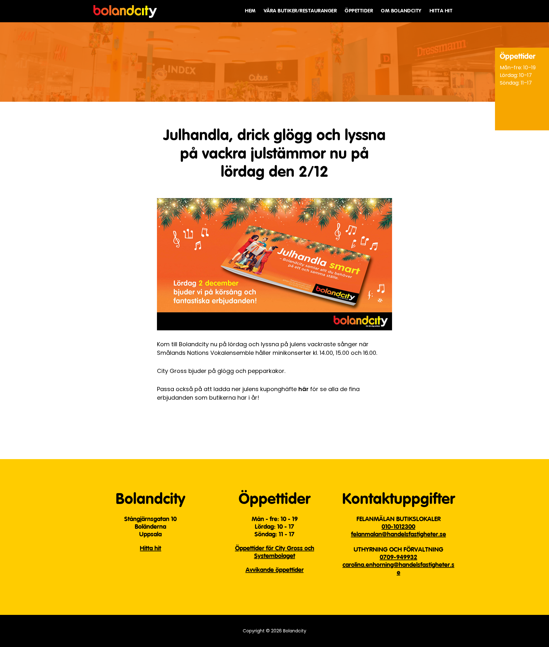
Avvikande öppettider (275, 570)
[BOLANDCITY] (125, 9)
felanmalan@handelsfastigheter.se (398, 535)
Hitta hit (150, 549)
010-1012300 (398, 527)
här (303, 389)
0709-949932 (398, 557)
